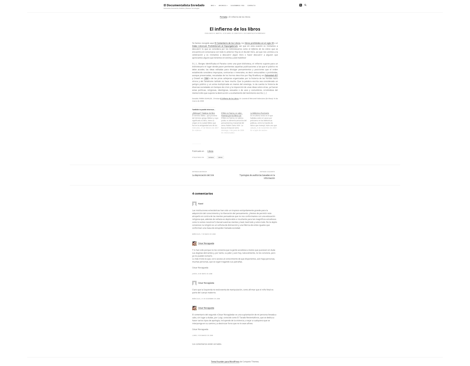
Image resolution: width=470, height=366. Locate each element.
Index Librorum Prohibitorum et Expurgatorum (215, 46)
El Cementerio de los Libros (227, 43)
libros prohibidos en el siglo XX (259, 43)
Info (212, 5)
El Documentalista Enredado (184, 5)
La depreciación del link (203, 175)
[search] (305, 5)
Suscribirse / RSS (237, 5)
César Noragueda (206, 243)
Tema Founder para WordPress (225, 361)
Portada (223, 17)
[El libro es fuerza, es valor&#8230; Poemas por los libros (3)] (235, 123)
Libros (210, 151)
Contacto (251, 5)
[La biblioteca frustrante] (264, 122)
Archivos (222, 5)
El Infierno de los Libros (229, 98)
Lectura (211, 157)
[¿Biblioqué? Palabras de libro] (206, 122)
